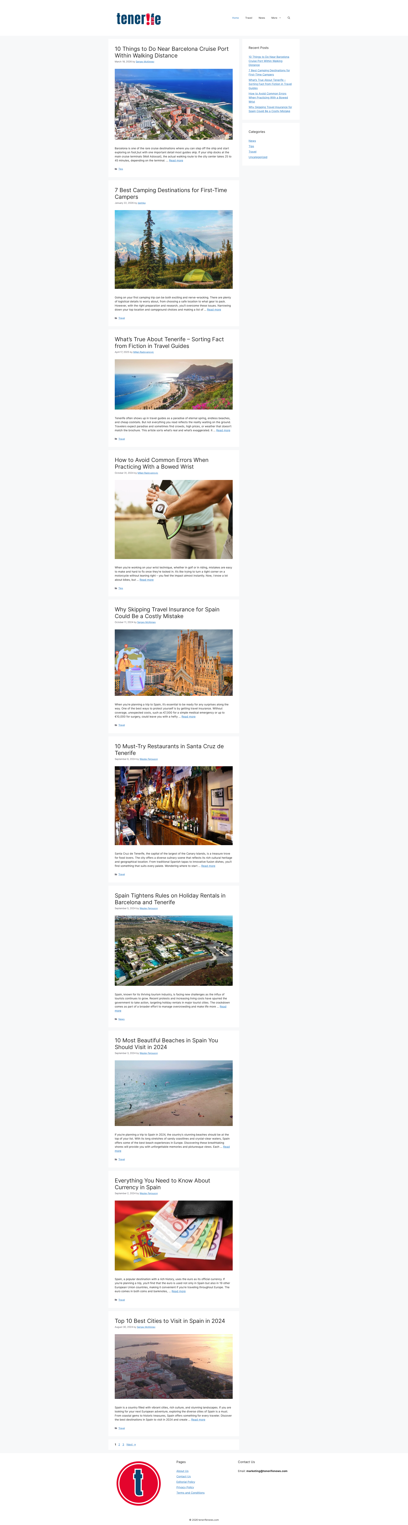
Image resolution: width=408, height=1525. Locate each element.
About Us (182, 1471)
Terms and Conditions (190, 1492)
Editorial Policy (185, 1481)
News (262, 17)
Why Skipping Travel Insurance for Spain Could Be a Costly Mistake (167, 612)
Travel (248, 17)
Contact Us (183, 1476)
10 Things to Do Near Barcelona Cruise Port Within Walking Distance (172, 52)
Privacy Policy (185, 1487)
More (274, 17)
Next (131, 1444)
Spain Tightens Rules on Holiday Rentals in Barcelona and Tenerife (170, 898)
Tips (120, 168)
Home (235, 17)
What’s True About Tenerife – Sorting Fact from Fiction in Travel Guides (169, 342)
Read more (176, 160)
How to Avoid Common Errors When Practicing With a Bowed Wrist (161, 463)
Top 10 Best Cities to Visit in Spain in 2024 (170, 1320)
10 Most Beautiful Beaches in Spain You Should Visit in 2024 (166, 1043)
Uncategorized (258, 157)
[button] (288, 18)
